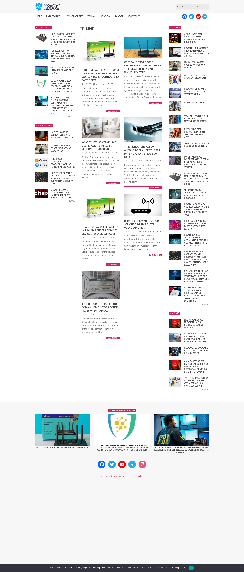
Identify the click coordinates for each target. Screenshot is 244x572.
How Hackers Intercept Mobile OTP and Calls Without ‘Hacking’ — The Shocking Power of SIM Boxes (63, 39)
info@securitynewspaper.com (115, 476)
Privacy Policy (137, 476)
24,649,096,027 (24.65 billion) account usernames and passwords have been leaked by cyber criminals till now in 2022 (62, 106)
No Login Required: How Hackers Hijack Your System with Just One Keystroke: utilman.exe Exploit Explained (196, 276)
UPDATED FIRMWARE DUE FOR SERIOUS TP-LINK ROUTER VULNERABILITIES (141, 224)
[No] (240, 567)
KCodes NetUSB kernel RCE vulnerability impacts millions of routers (99, 146)
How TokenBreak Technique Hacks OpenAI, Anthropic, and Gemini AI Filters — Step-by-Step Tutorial (196, 240)
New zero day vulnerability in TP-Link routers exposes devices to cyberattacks (100, 230)
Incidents (104, 314)
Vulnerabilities (153, 76)
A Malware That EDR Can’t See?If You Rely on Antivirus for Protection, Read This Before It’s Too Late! (196, 366)
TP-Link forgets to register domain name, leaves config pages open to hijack (100, 307)
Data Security (107, 84)
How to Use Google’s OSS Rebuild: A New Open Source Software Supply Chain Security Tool (63, 178)
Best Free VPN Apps (194, 102)
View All (71, 116)
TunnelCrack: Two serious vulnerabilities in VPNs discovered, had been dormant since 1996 (63, 56)
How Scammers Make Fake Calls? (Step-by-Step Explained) (195, 91)
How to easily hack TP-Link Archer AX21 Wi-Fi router (62, 70)
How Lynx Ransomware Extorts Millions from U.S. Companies (196, 350)
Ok (191, 567)
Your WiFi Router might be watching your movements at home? (196, 118)
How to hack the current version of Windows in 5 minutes (62, 135)
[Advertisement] (122, 504)
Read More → (113, 111)
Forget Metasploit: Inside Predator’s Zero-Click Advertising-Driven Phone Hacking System (196, 162)
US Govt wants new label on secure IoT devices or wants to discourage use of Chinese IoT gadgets (61, 86)
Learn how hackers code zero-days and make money (61, 148)
